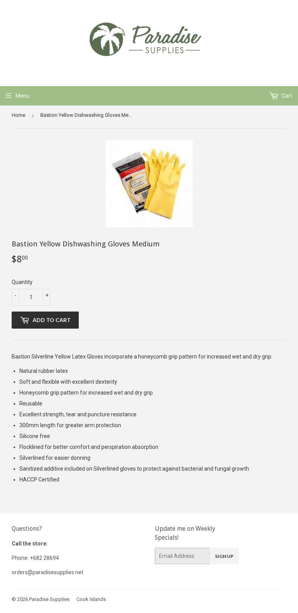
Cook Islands (91, 599)
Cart (286, 96)
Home (18, 115)
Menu (22, 96)
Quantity (22, 282)
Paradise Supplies (49, 599)
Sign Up (224, 556)
